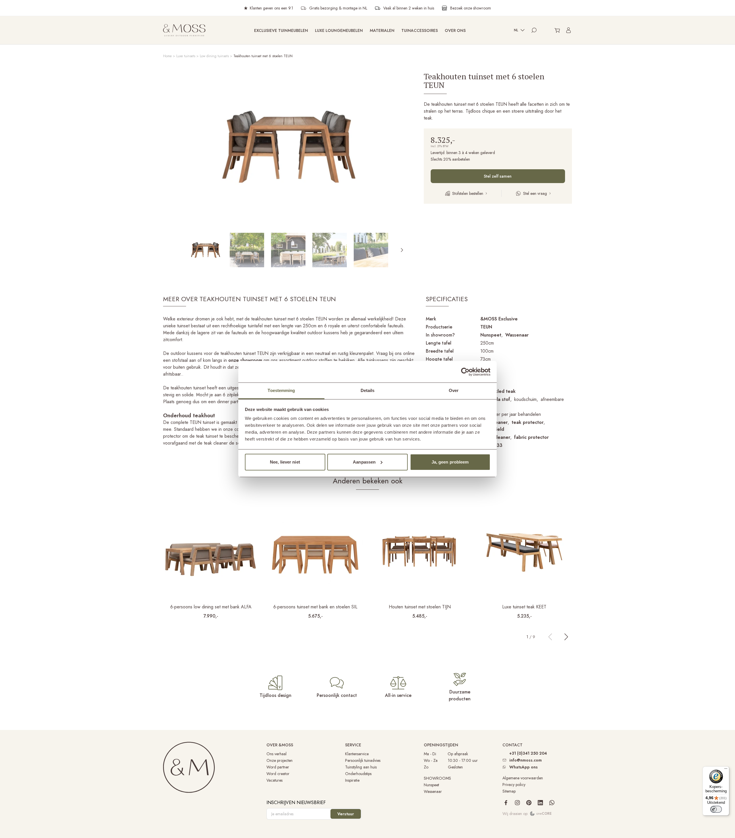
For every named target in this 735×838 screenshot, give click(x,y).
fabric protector (531, 437)
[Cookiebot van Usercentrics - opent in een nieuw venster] (465, 372)
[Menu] (725, 769)
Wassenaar (517, 335)
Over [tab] (454, 390)
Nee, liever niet (285, 462)
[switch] (716, 809)
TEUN (486, 327)
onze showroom (245, 360)
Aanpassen (364, 462)
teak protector (527, 422)
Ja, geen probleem (450, 462)
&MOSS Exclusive (499, 319)
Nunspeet (490, 335)
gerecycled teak (498, 391)
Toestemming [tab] (281, 390)
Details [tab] (368, 390)
